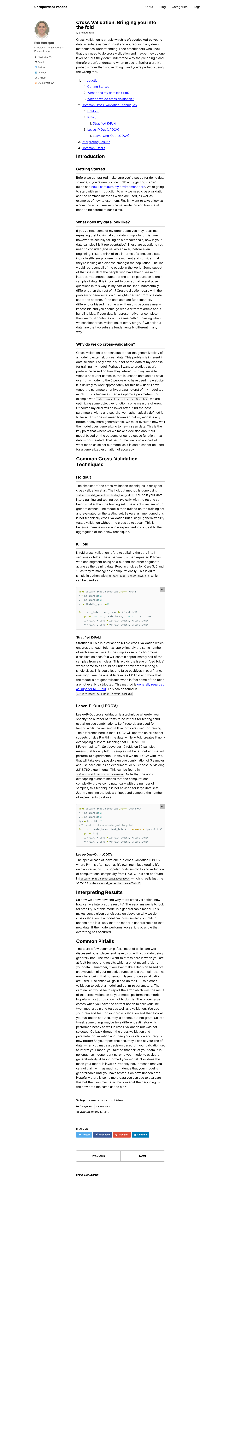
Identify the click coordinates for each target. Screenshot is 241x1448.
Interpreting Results (96, 142)
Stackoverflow (45, 82)
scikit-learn (117, 1100)
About (148, 7)
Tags (197, 7)
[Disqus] (120, 1213)
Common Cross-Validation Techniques (109, 105)
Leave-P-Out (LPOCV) (103, 129)
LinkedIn (42, 72)
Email (40, 62)
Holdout (93, 111)
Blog (162, 7)
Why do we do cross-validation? (110, 99)
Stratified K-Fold (104, 123)
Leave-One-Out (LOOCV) (111, 136)
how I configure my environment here (118, 187)
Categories (180, 7)
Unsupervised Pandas (50, 7)
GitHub (41, 77)
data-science (103, 1106)
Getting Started (98, 86)
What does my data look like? (108, 93)
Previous (98, 1156)
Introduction (90, 80)
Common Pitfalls (93, 148)
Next (142, 1156)
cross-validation (98, 1100)
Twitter (41, 67)
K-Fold (92, 117)
